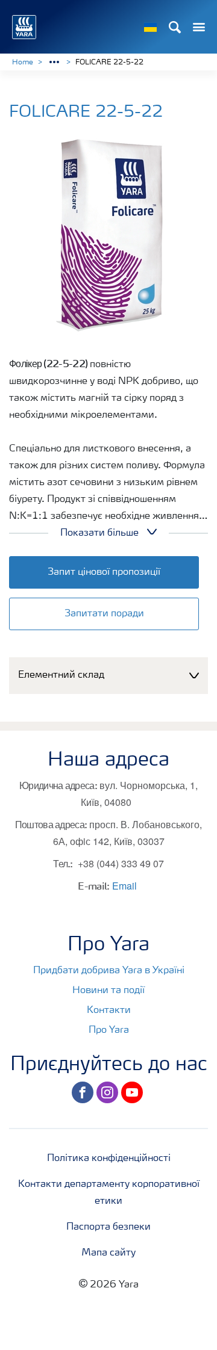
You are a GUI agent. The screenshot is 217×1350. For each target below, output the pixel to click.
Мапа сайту (108, 1253)
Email (124, 886)
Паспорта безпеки (108, 1227)
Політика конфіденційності (109, 1158)
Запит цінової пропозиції (104, 572)
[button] (108, 675)
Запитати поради (104, 614)
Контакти (109, 1010)
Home (22, 62)
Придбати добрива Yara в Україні (108, 971)
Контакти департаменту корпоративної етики (109, 1193)
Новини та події (108, 990)
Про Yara (109, 1030)
